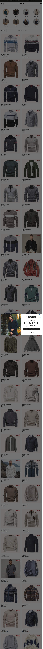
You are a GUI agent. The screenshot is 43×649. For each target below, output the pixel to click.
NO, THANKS (31, 332)
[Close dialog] (39, 316)
